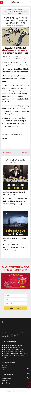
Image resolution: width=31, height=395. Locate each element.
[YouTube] (9, 383)
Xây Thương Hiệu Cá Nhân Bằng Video (14, 351)
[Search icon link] (30, 2)
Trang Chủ (5, 365)
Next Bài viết (26, 152)
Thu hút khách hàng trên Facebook (13, 349)
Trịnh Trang (5, 380)
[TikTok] (6, 383)
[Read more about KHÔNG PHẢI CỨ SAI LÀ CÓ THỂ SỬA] (15, 223)
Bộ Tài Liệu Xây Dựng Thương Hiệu (13, 345)
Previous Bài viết (6, 152)
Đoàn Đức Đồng (6, 378)
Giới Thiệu (4, 367)
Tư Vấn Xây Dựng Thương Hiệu (12, 347)
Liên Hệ (4, 369)
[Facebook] (2, 383)
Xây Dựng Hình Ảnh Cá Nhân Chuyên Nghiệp (16, 353)
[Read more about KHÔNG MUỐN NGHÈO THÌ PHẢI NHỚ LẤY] (15, 177)
